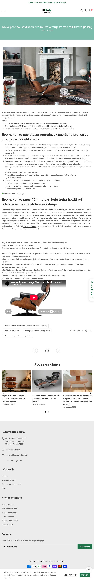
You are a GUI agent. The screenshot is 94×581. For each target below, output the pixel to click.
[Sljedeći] (90, 393)
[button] (91, 290)
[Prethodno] (4, 393)
